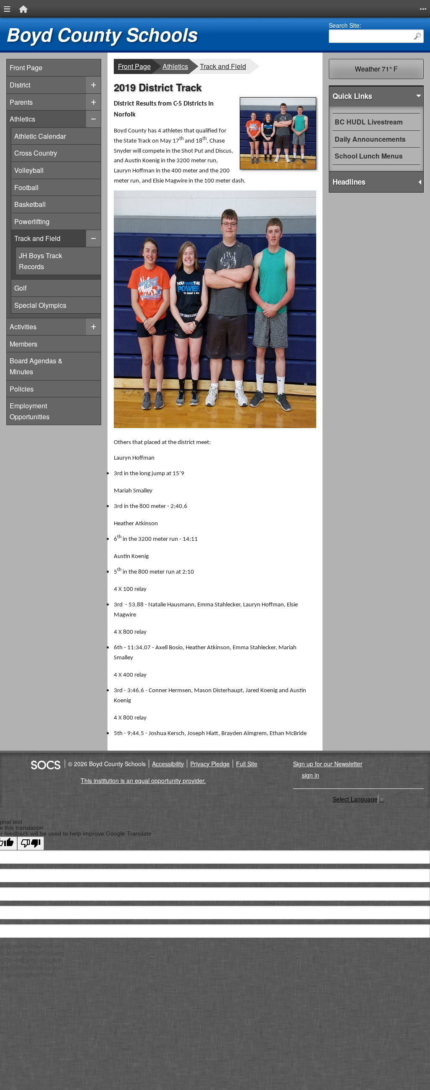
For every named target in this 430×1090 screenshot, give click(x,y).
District (20, 85)
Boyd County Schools (101, 34)
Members (23, 344)
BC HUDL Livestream (369, 122)
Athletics (22, 119)
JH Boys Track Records (58, 260)
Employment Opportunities (30, 411)
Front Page (26, 67)
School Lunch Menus (369, 156)
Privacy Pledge (210, 763)
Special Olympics (40, 305)
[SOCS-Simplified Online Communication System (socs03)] (45, 763)
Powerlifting (32, 221)
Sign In (310, 775)
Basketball (30, 204)
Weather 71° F (376, 69)
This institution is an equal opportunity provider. (143, 780)
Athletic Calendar (40, 136)
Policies (22, 389)
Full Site (246, 763)
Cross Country (35, 153)
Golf (28, 288)
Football (28, 187)
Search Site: (345, 25)
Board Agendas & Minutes (36, 366)
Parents (21, 102)
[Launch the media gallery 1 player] (278, 167)
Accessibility (168, 763)
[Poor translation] (30, 843)
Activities (23, 326)
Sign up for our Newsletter (327, 763)
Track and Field (37, 238)
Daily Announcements (370, 139)
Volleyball (29, 170)
